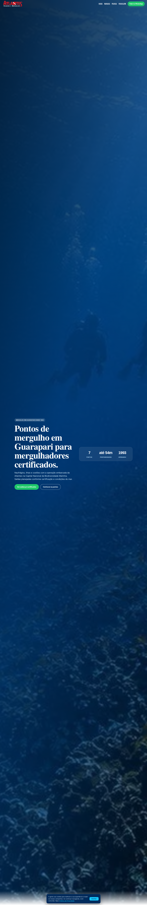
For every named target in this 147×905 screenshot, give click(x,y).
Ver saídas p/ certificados (26, 487)
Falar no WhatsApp (136, 4)
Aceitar (94, 899)
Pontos (114, 4)
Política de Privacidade (67, 901)
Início (100, 4)
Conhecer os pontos (50, 487)
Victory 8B (122, 4)
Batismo (107, 4)
